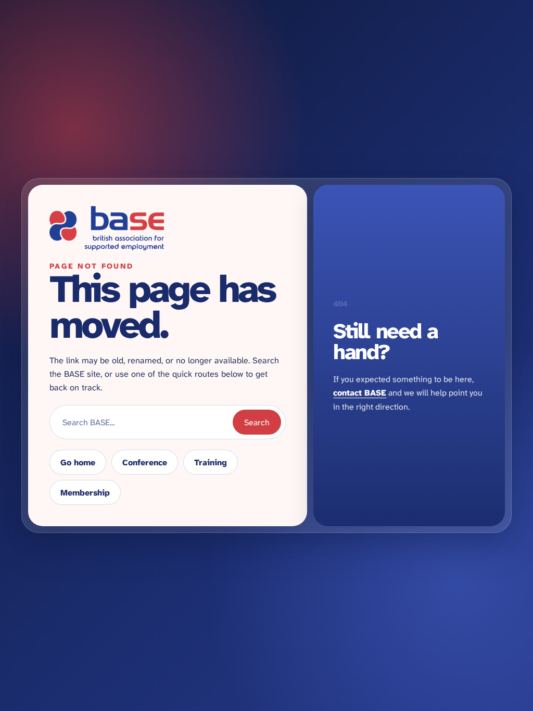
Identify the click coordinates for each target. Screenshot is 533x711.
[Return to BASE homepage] (167, 228)
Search (257, 422)
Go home (77, 462)
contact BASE (359, 392)
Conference (144, 462)
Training (210, 462)
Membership (85, 492)
